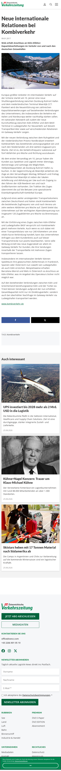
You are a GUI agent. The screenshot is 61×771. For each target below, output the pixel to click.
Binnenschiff (7, 733)
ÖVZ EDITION (38, 721)
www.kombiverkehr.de (12, 303)
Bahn (4, 729)
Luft (3, 725)
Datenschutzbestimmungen (36, 695)
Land (3, 721)
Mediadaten (20, 624)
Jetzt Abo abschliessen (20, 616)
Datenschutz (38, 752)
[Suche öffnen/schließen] (50, 4)
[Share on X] (45, 320)
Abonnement (38, 725)
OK (31, 765)
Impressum (37, 756)
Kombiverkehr (13, 334)
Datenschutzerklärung (21, 761)
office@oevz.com (10, 638)
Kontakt (5, 756)
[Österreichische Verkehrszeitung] (12, 4)
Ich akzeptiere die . (28, 695)
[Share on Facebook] (15, 320)
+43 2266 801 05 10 (10, 642)
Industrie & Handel (10, 737)
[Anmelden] (45, 4)
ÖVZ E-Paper (38, 717)
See (3, 717)
